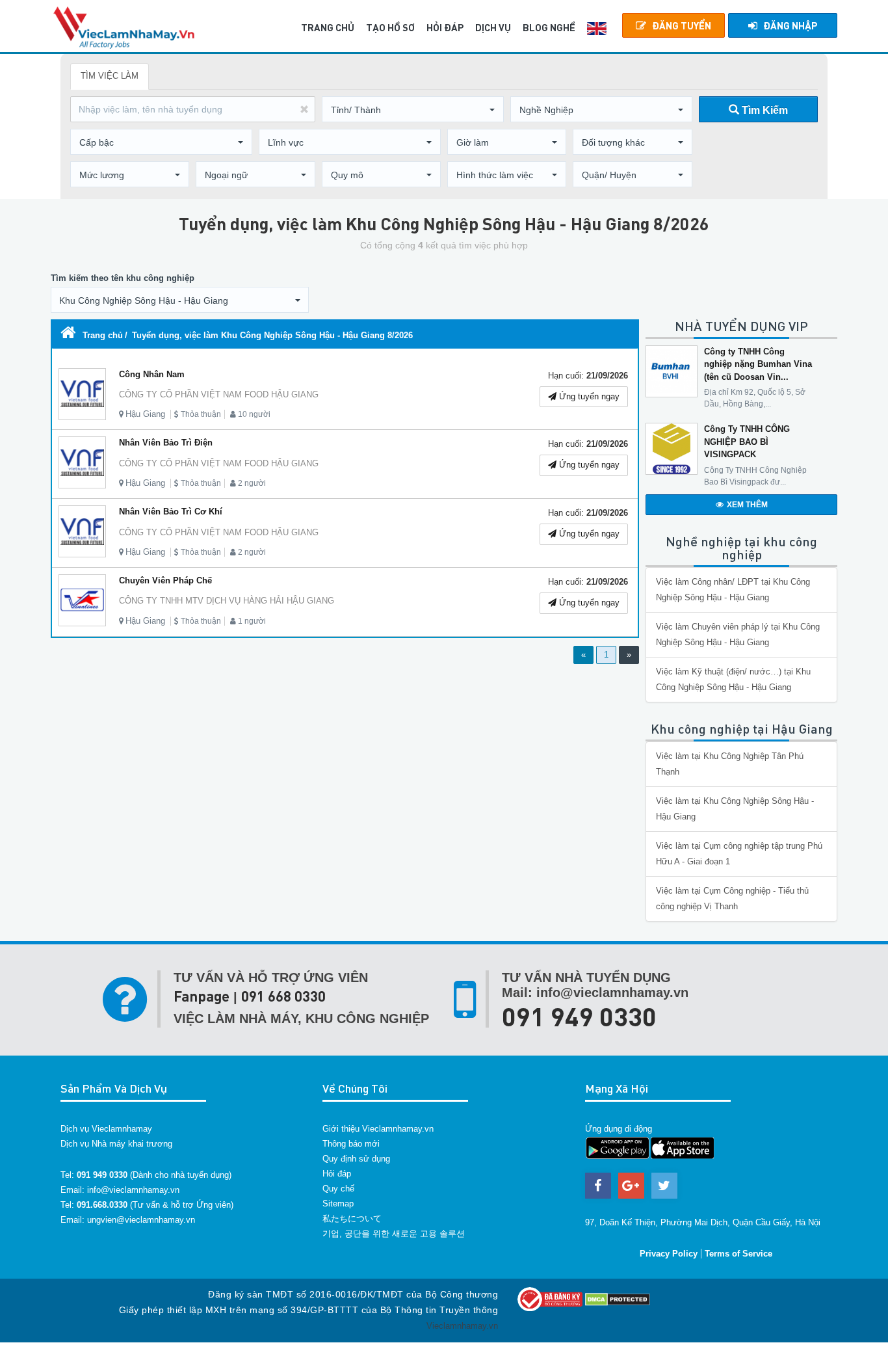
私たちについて (352, 1218)
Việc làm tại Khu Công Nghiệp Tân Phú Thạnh (729, 764)
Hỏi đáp (336, 1173)
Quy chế (338, 1188)
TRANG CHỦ (327, 27)
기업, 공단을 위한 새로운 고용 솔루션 (393, 1233)
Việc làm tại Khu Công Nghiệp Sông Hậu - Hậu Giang (735, 808)
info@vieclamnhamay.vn (133, 1190)
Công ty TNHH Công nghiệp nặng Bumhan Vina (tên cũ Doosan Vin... (758, 364)
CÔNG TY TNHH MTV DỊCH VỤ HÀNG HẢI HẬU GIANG (226, 601)
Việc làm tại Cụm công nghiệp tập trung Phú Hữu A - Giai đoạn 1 (739, 853)
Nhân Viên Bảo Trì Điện (166, 442)
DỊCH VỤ (493, 27)
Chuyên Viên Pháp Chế (165, 580)
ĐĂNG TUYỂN (681, 25)
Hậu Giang (145, 414)
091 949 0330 (579, 1016)
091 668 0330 (283, 996)
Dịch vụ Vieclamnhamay (106, 1129)
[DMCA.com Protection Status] (617, 1298)
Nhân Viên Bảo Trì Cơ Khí (170, 511)
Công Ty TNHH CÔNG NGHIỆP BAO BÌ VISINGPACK (747, 441)
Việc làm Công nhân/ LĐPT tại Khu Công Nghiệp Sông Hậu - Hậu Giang (733, 589)
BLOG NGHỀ (549, 27)
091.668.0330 (102, 1205)
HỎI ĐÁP (445, 27)
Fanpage (201, 996)
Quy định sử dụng (356, 1159)
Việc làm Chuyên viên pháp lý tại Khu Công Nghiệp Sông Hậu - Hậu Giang (738, 634)
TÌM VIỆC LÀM (109, 76)
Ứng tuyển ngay (588, 396)
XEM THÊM (747, 504)
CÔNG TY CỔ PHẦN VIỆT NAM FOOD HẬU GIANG (219, 394)
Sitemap (338, 1203)
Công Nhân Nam (152, 374)
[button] (412, 110)
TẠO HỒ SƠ (390, 27)
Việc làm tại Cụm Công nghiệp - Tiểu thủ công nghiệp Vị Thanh (732, 898)
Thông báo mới (351, 1144)
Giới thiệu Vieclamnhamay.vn (378, 1129)
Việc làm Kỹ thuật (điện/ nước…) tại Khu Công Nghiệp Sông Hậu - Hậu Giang (733, 679)
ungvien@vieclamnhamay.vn (141, 1220)
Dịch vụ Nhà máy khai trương (116, 1144)
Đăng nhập (790, 25)
